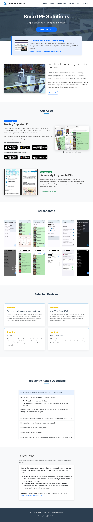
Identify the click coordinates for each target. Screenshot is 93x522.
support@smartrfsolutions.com (31, 495)
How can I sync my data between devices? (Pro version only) (41, 392)
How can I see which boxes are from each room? (37, 423)
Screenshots (61, 4)
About (45, 4)
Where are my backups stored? (31, 432)
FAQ (78, 4)
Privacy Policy (42, 516)
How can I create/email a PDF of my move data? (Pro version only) (43, 418)
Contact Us (52, 93)
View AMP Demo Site (49, 191)
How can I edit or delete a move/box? (33, 428)
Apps (52, 4)
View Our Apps (46, 30)
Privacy (85, 4)
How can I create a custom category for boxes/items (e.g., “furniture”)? (45, 437)
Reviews (71, 4)
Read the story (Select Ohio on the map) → (45, 51)
